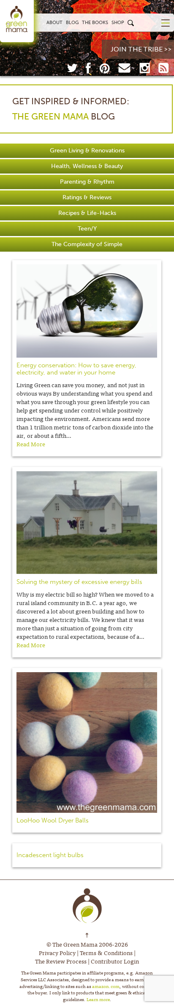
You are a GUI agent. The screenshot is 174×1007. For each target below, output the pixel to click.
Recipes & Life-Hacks (87, 213)
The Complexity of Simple (87, 244)
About (54, 22)
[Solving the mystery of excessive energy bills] (86, 523)
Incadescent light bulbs (50, 855)
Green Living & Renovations (87, 150)
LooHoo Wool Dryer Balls (52, 820)
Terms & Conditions (106, 952)
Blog (72, 22)
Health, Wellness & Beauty (87, 166)
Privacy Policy (57, 952)
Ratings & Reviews (87, 197)
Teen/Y (87, 228)
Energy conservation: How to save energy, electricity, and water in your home (76, 368)
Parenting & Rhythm (87, 181)
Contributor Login (115, 961)
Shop (117, 22)
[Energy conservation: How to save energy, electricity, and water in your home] (86, 311)
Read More (30, 443)
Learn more (98, 999)
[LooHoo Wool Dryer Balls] (86, 742)
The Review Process (61, 961)
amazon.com (106, 986)
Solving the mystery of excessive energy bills (79, 582)
